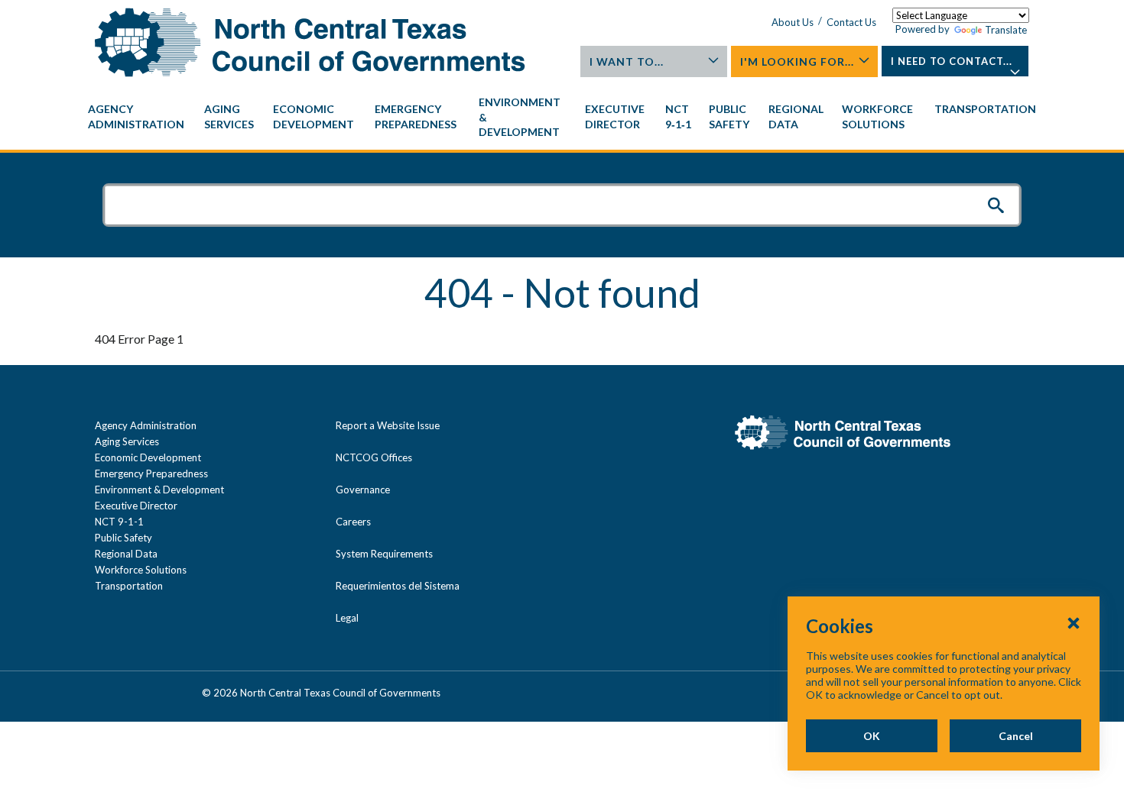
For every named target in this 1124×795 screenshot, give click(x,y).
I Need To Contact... (951, 61)
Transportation (129, 586)
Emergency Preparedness (151, 473)
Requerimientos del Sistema (398, 586)
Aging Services (127, 441)
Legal (347, 618)
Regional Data (126, 554)
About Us (793, 22)
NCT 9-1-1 (119, 521)
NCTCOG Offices (374, 457)
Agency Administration (146, 425)
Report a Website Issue (388, 425)
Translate (1006, 30)
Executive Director (136, 505)
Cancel (1016, 735)
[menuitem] (138, 117)
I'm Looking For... (797, 61)
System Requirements (384, 554)
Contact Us (851, 22)
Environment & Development (159, 489)
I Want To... (627, 61)
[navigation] (562, 117)
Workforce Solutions (141, 570)
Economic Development (148, 457)
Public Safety (123, 538)
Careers (353, 521)
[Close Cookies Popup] (1073, 622)
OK (871, 735)
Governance (363, 489)
